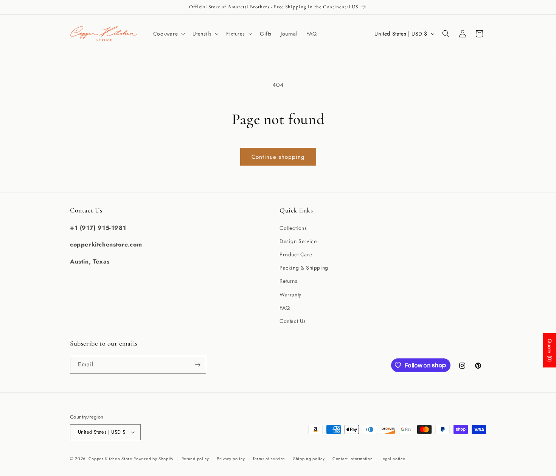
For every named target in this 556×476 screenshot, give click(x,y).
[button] (168, 34)
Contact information (352, 459)
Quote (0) (549, 350)
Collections (293, 228)
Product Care (296, 254)
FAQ (285, 308)
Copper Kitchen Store (111, 459)
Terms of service (269, 459)
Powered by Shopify (154, 459)
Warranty (290, 294)
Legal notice (393, 459)
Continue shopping (278, 157)
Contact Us (293, 321)
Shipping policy (309, 459)
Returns (288, 281)
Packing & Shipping (304, 267)
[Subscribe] (197, 365)
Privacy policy (231, 459)
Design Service (298, 241)
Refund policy (195, 459)
